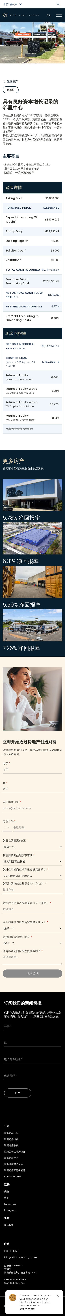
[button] (57, 1295)
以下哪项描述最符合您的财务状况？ (25, 922)
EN (48, 15)
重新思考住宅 (11, 1158)
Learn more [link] (27, 1308)
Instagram (10, 1210)
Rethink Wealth (12, 1176)
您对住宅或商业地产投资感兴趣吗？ (25, 869)
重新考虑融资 (11, 1145)
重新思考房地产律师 (14, 1151)
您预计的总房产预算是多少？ (27, 903)
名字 (6, 763)
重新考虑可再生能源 (14, 1170)
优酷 (6, 1191)
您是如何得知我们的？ (17, 937)
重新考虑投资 (11, 1139)
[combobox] (6, 827)
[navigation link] (59, 15)
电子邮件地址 (12, 802)
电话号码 (9, 821)
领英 (6, 1197)
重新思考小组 (11, 1133)
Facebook (10, 1204)
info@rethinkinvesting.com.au (21, 1257)
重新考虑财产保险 (13, 1164)
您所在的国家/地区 (15, 840)
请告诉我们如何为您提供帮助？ (23, 951)
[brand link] (21, 15)
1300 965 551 (11, 1251)
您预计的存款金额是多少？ (24, 883)
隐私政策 (9, 1225)
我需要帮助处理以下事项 (18, 855)
